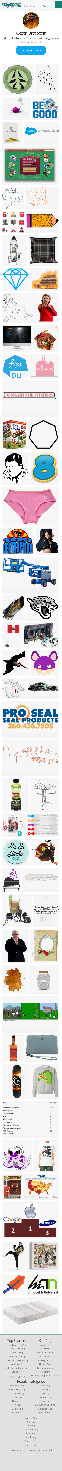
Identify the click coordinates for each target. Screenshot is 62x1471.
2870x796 (29, 890)
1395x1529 (9, 618)
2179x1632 (33, 618)
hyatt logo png (17, 1364)
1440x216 (8, 415)
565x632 (35, 809)
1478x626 (8, 735)
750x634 (7, 552)
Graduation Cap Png (45, 1404)
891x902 (39, 350)
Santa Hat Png (17, 1393)
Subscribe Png (17, 1385)
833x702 (7, 697)
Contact (45, 1348)
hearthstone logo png (17, 1360)
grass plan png (17, 1348)
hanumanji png (17, 1356)
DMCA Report (45, 1356)
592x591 (7, 376)
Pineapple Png (31, 1429)
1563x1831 (38, 961)
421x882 (7, 264)
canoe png (17, 1371)
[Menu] (58, 4)
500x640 (41, 321)
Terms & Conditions (45, 1352)
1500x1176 (9, 646)
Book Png (31, 1437)
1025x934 (35, 991)
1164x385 (8, 1030)
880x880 (7, 1059)
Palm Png (45, 1385)
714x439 (7, 1135)
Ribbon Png (17, 1400)
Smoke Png (45, 1397)
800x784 (7, 674)
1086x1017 (9, 321)
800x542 (7, 183)
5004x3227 (42, 93)
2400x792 (8, 774)
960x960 (37, 1097)
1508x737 (32, 231)
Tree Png (45, 1393)
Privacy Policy (45, 1360)
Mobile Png (17, 1408)
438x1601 (8, 1097)
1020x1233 (9, 448)
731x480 (7, 1237)
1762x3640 (9, 1197)
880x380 (7, 1331)
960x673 (29, 1197)
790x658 (7, 289)
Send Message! (31, 50)
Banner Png (31, 1444)
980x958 (34, 448)
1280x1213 (38, 864)
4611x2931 (34, 1292)
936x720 (36, 289)
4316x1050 (32, 142)
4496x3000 (32, 1059)
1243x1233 (9, 890)
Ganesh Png (31, 1441)
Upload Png (45, 1364)
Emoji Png (31, 1433)
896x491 (7, 591)
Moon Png (45, 1400)
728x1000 (8, 1270)
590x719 (36, 483)
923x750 (36, 376)
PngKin (17, 1404)
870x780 (7, 834)
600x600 (7, 117)
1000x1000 (35, 264)
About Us (44, 1344)
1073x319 (34, 697)
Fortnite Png (45, 1412)
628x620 (7, 93)
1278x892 (33, 834)
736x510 (29, 646)
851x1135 (42, 552)
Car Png (31, 1421)
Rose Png (17, 1397)
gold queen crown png (17, 1367)
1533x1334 (37, 674)
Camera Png (45, 1389)
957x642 (7, 523)
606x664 (7, 924)
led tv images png (17, 1344)
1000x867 (8, 350)
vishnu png (17, 1352)
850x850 (7, 809)
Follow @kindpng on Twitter (45, 1375)
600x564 (7, 231)
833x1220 (8, 961)
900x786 (7, 1170)
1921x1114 (32, 207)
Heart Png (17, 1412)
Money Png (31, 1418)
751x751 (7, 864)
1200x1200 (9, 1292)
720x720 (7, 142)
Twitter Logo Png (17, 1389)
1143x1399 (9, 483)
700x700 (38, 117)
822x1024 (8, 991)
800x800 (38, 924)
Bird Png (31, 1425)
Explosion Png (45, 1408)
